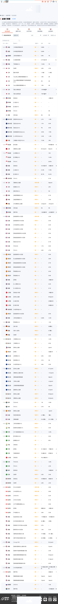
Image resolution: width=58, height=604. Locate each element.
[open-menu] (1, 1)
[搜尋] (19, 40)
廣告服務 (24, 595)
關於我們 (13, 595)
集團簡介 (19, 595)
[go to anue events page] (51, 2)
